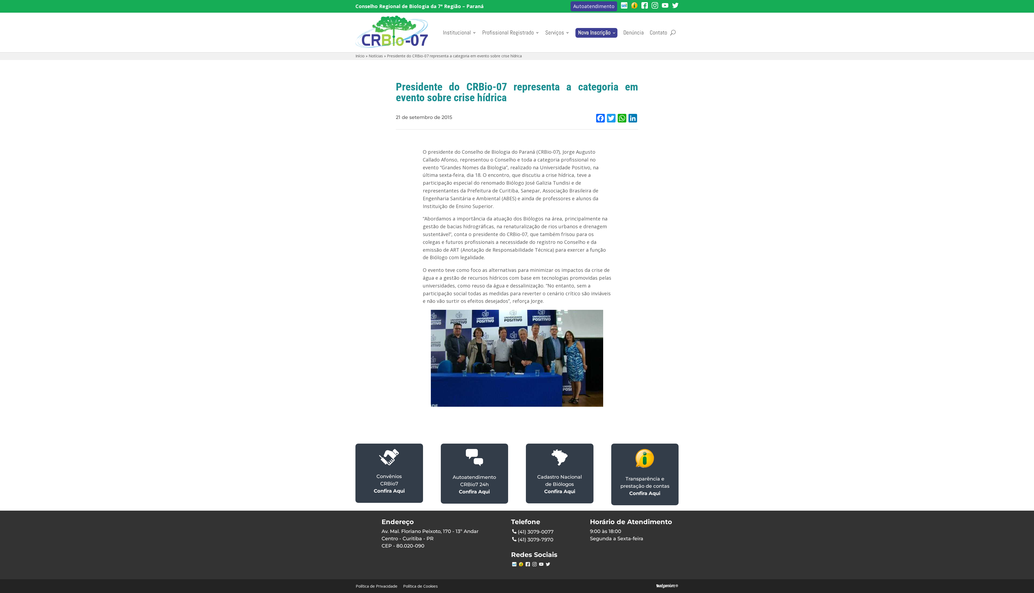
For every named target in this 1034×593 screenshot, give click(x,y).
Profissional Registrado (508, 32)
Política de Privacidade (376, 586)
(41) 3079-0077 (536, 532)
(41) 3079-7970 (535, 540)
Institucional (457, 32)
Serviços (554, 32)
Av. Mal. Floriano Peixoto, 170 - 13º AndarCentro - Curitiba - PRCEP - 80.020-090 (430, 538)
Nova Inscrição (594, 32)
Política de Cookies (420, 586)
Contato (658, 32)
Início (360, 55)
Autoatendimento (593, 6)
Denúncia (633, 32)
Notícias (376, 55)
